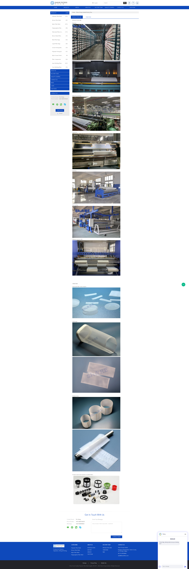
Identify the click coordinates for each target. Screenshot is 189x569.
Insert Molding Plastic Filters (59, 63)
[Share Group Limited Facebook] (129, 3)
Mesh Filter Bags (59, 39)
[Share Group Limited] (53, 104)
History (89, 549)
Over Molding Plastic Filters (59, 67)
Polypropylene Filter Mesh (59, 28)
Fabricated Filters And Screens (59, 32)
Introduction (91, 547)
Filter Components (59, 59)
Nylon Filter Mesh (59, 24)
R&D (104, 552)
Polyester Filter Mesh (59, 16)
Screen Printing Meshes (59, 47)
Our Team (90, 554)
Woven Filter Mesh (59, 20)
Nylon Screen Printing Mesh (59, 55)
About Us (87, 7)
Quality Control (109, 7)
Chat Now (132, 7)
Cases (52, 85)
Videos (77, 7)
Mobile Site (103, 563)
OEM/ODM (88, 17)
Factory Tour (98, 7)
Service (89, 552)
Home (55, 7)
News (52, 82)
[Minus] (185, 534)
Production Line (76, 17)
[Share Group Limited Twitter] (133, 3)
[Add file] (160, 566)
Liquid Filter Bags (59, 43)
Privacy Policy (94, 563)
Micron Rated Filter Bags (59, 35)
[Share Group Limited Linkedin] (137, 3)
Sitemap (84, 563)
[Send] (185, 566)
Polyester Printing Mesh (59, 51)
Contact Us (120, 7)
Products (66, 7)
